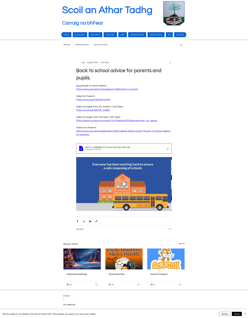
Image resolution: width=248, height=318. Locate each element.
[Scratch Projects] (166, 259)
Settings (225, 314)
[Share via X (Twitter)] (84, 221)
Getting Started (82, 45)
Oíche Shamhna (117, 274)
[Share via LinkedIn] (90, 221)
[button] (181, 45)
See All (182, 244)
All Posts (66, 45)
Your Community (100, 45)
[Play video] (124, 184)
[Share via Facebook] (77, 221)
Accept (237, 314)
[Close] (244, 314)
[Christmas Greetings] (82, 259)
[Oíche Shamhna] (124, 259)
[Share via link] (96, 221)
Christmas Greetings (77, 274)
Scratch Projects (159, 274)
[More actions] (170, 62)
